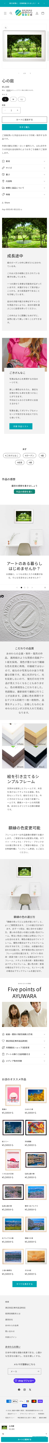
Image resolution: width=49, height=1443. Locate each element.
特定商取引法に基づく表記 (27, 1418)
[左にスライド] (19, 73)
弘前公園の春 (30, 1174)
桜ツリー (5, 1141)
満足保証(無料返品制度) (15, 1307)
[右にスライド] (30, 73)
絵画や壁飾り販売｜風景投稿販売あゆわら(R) (27, 1410)
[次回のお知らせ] (44, 3)
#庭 (42, 455)
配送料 (9, 90)
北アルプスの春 (7, 1238)
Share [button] (7, 202)
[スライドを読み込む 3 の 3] (27, 587)
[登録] (38, 1371)
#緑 (30, 462)
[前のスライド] (17, 587)
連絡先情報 (43, 1418)
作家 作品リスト (20, 426)
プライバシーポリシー (27, 1414)
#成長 (19, 462)
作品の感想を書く (24, 491)
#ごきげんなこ (11, 455)
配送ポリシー (10, 1418)
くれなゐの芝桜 (7, 1174)
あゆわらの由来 (12, 1325)
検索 (7, 1301)
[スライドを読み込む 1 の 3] (21, 587)
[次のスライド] (32, 587)
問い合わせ (10, 1331)
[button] (5, 13)
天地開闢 (28, 1141)
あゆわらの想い (12, 1346)
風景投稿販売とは (13, 1313)
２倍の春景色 (7, 1270)
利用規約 (41, 1414)
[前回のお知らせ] (5, 3)
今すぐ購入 (24, 127)
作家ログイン (11, 1337)
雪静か (4, 1109)
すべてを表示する (24, 1284)
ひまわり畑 (29, 1109)
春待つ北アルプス (31, 1206)
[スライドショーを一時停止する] (46, 587)
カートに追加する (24, 1439)
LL (22, 99)
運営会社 (9, 1319)
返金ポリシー (12, 1414)
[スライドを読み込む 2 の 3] (24, 587)
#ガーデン (29, 455)
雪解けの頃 (29, 1238)
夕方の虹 (28, 1270)
